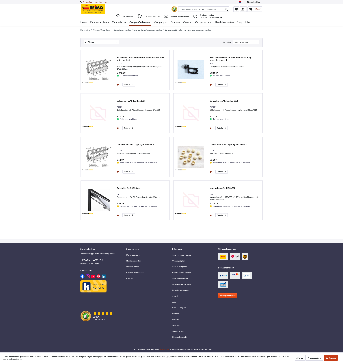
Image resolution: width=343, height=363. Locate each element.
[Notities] (236, 9)
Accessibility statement (181, 272)
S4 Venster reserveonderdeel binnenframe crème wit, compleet (141, 58)
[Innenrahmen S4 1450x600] (191, 200)
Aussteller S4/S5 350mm (128, 188)
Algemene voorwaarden (182, 255)
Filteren (90, 42)
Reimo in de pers (179, 308)
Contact (129, 278)
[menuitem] (203, 9)
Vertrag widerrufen (227, 295)
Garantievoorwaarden (181, 290)
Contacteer (88, 2)
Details (127, 84)
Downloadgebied (133, 255)
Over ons (176, 325)
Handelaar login (100, 2)
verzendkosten (164, 349)
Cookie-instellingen (180, 278)
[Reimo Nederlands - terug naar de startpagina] (103, 8)
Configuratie (331, 358)
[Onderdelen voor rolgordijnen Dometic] (98, 157)
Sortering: (227, 42)
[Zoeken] (226, 9)
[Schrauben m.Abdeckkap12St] (98, 113)
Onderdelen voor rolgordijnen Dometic (135, 144)
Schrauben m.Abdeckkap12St (131, 100)
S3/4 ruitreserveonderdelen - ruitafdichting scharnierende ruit (230, 58)
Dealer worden (132, 267)
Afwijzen (300, 358)
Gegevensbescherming (181, 284)
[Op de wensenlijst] (118, 84)
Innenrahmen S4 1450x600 (222, 188)
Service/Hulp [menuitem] (255, 2)
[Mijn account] (243, 9)
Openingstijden (178, 261)
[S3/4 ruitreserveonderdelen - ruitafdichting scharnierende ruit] (191, 70)
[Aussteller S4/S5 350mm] (98, 200)
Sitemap (175, 313)
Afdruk (175, 296)
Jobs (174, 302)
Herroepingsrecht (179, 337)
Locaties (175, 319)
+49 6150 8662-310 (91, 259)
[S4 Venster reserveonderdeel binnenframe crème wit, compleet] (98, 70)
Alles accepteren (314, 358)
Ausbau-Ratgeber (179, 267)
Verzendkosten (178, 331)
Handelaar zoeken (133, 261)
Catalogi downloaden (135, 272)
